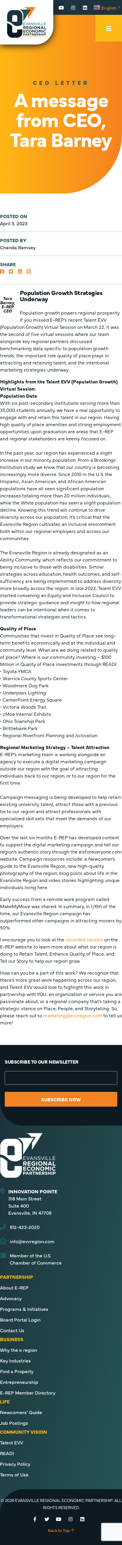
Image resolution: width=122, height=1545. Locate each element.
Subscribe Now (61, 1099)
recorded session (84, 939)
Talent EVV (11, 1442)
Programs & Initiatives (24, 1309)
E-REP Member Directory (27, 1392)
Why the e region (18, 1349)
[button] (2, 271)
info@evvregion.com (32, 1241)
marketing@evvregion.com (72, 1015)
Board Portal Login (20, 1319)
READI (7, 1453)
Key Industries (15, 1360)
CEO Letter (61, 82)
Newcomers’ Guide (21, 1412)
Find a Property (16, 1371)
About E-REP (14, 1287)
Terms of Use (14, 1474)
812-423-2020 (25, 1227)
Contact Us (12, 1330)
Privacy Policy (15, 1463)
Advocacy (11, 1298)
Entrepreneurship (19, 1382)
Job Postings (14, 1422)
